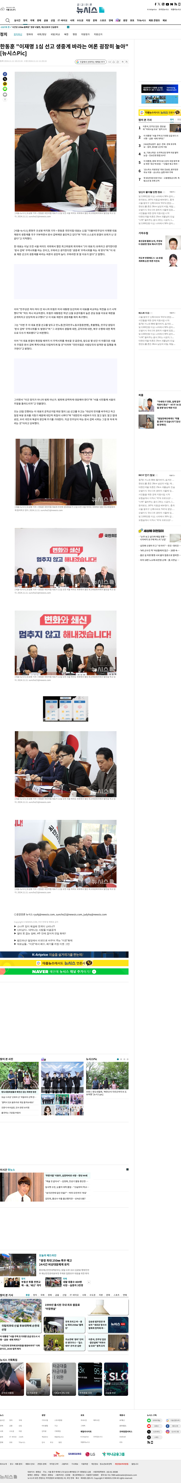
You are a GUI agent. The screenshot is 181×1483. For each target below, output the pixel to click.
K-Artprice (152, 9)
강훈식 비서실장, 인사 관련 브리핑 (15, 1107)
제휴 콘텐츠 (154, 20)
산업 (53, 20)
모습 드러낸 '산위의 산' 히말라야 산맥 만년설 (19, 1097)
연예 (111, 20)
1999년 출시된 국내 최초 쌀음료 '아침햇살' (62, 1307)
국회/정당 (41, 34)
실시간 (17, 20)
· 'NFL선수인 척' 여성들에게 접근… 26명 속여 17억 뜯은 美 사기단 (160, 550)
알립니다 (135, 1464)
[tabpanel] (107, 1079)
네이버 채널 (156, 1420)
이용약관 (84, 1464)
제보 (165, 20)
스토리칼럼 (58, 1420)
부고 (51, 1442)
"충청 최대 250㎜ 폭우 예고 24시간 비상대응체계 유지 (55, 1262)
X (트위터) (156, 1431)
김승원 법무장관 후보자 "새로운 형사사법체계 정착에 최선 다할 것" (97, 1325)
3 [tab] (124, 1059)
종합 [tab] (179, 119)
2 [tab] (121, 1059)
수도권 (80, 20)
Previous (1, 1282)
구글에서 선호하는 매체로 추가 (92, 61)
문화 (95, 20)
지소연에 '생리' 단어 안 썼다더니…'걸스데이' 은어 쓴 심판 (74, 1342)
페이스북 (175, 1426)
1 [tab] (118, 1059)
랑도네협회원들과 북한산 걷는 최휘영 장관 (18, 1091)
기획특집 (57, 1431)
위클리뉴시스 (176, 9)
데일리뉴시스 (59, 1437)
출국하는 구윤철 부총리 (11, 1112)
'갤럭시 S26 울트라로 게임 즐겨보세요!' (18, 1102)
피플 (141, 395)
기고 (56, 1425)
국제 (32, 20)
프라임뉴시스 (164, 9)
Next (88, 1282)
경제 (39, 20)
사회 (72, 20)
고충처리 (65, 1464)
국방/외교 (55, 34)
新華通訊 (122, 1425)
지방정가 (85, 34)
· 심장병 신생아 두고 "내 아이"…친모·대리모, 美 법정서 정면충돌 (160, 545)
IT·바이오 (62, 20)
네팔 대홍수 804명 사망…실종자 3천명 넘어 (73, 1285)
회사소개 (3, 1464)
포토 (132, 20)
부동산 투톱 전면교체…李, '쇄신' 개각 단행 (31, 1285)
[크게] (126, 62)
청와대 (29, 34)
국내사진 (84, 1420)
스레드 (156, 1437)
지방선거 (98, 34)
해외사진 (96, 1420)
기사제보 (74, 1464)
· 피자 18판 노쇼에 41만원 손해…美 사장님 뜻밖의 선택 (160, 560)
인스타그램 (175, 1431)
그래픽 (83, 1425)
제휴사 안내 (29, 1464)
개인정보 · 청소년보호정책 (101, 1464)
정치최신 (18, 34)
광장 (125, 20)
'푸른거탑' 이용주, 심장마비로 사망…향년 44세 (66, 1175)
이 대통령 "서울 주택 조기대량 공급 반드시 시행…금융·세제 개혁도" (20, 1338)
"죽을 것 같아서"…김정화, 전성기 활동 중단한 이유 (67, 1181)
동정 (60, 1442)
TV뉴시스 (141, 20)
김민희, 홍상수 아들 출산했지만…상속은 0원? (65, 1198)
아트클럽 (45, 1425)
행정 (75, 34)
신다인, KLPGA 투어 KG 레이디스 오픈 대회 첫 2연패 (26, 27)
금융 (46, 20)
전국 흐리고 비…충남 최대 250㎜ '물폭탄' (74, 1325)
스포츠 (103, 20)
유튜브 (156, 1426)
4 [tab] (128, 1059)
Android (122, 1436)
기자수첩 (143, 233)
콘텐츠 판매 (41, 1464)
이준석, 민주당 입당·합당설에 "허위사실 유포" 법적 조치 (97, 1342)
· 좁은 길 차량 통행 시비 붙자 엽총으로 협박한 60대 (160, 555)
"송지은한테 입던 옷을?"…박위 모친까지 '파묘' (66, 1192)
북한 (66, 34)
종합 (28, 1295)
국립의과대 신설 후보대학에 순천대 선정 (20, 1327)
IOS (120, 1442)
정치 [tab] (172, 119)
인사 (43, 1442)
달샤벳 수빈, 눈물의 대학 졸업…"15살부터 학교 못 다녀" (67, 1187)
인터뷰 (44, 1431)
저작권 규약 (53, 1464)
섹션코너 (45, 1437)
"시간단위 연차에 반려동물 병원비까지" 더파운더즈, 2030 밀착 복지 (20, 1347)
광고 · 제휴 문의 (16, 1464)
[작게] (122, 62)
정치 (25, 20)
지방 (88, 20)
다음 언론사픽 (175, 1420)
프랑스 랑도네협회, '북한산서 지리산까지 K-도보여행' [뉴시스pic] (106, 1093)
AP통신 (122, 1420)
